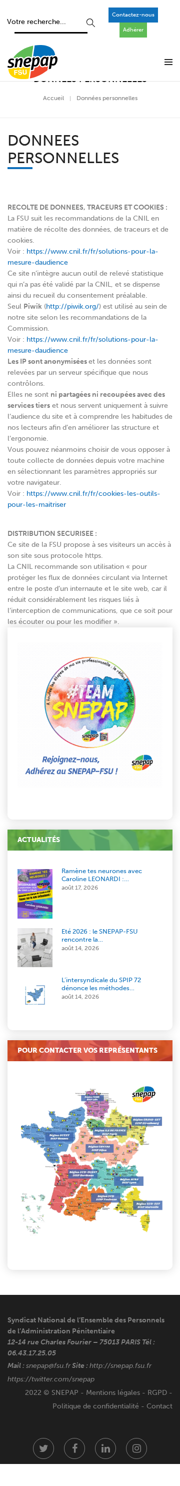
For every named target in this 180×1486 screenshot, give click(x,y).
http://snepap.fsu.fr (121, 1365)
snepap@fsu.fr (48, 1365)
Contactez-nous (133, 15)
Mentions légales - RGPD (126, 1392)
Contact (159, 1406)
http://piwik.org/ (72, 306)
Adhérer (133, 30)
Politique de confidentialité (95, 1406)
